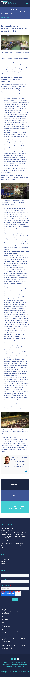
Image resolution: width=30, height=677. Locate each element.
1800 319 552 (5, 613)
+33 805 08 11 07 (6, 641)
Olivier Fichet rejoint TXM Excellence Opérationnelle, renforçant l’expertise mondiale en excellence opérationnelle (14, 533)
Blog (2, 557)
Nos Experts (3, 563)
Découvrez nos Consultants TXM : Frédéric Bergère (12, 543)
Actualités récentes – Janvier (7, 530)
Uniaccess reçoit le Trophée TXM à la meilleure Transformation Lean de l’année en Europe (14, 527)
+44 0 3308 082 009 (7, 648)
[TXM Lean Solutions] (9, 2)
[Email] (15, 660)
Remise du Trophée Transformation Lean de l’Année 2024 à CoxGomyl (14, 540)
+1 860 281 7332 (6, 626)
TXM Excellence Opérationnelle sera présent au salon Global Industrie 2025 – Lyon (14, 537)
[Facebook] (12, 660)
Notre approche (4, 561)
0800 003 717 (5, 619)
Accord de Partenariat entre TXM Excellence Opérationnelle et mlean (14, 546)
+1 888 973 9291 (6, 634)
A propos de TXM (5, 559)
